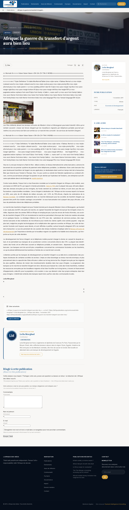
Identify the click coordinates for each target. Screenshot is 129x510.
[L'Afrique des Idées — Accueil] (10, 4)
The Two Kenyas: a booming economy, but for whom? (82, 471)
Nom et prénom (8, 414)
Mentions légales (88, 504)
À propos (67, 4)
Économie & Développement (38, 48)
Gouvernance (77, 4)
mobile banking (37, 178)
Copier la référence (13, 318)
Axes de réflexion (46, 4)
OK (105, 477)
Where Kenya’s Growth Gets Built (83, 464)
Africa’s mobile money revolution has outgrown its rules (84, 476)
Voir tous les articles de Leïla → (31, 354)
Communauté (58, 4)
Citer (8, 65)
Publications (25, 4)
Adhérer (121, 4)
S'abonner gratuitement (108, 176)
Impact (86, 4)
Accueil (5, 27)
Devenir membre (49, 487)
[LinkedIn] (78, 65)
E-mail (5, 423)
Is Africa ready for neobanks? (82, 467)
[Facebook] (82, 65)
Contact (92, 4)
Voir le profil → (106, 79)
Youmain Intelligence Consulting (115, 504)
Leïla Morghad (10, 48)
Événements (35, 4)
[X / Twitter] (75, 65)
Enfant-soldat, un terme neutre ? (83, 460)
